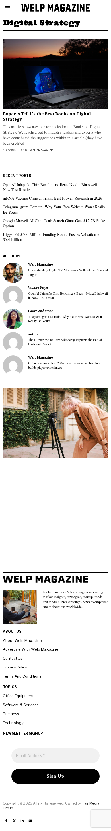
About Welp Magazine (22, 640)
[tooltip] (13, 273)
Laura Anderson (41, 311)
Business (11, 713)
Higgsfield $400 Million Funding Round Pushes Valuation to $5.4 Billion (51, 237)
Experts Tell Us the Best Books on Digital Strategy (47, 116)
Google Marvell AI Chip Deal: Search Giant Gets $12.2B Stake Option (54, 223)
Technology (13, 722)
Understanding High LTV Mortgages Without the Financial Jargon (68, 272)
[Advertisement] (55, 517)
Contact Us (12, 658)
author (33, 334)
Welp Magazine (42, 149)
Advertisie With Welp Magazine (30, 649)
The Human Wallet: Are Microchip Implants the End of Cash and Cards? (65, 342)
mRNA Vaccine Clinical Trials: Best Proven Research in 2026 (52, 198)
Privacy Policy (15, 667)
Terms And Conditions (22, 676)
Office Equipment (18, 695)
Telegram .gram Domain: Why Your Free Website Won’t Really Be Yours (54, 209)
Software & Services (21, 705)
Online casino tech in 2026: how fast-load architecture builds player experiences (64, 365)
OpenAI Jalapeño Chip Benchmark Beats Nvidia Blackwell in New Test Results (52, 187)
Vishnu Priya (38, 288)
